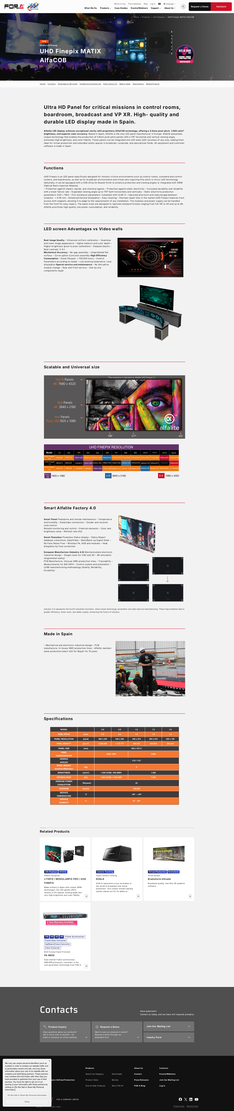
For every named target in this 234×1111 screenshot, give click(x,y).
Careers (138, 1074)
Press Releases (134, 4)
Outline (43, 84)
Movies (115, 1080)
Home (136, 17)
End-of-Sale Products (95, 1086)
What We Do (90, 8)
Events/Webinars (139, 8)
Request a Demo (200, 6)
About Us (170, 8)
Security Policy (192, 1106)
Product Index (92, 1080)
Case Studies (121, 8)
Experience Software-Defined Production (55, 1080)
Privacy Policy (178, 1106)
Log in (152, 4)
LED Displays (159, 17)
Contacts (221, 6)
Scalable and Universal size (90, 84)
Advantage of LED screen (68, 84)
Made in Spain (125, 84)
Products (105, 8)
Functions (52, 84)
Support (156, 8)
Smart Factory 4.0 (110, 84)
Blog (146, 4)
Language (169, 4)
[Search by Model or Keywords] (183, 6)
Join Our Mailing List (169, 1080)
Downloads (117, 1074)
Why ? (117, 1086)
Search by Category (95, 1074)
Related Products (153, 84)
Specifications (138, 84)
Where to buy (120, 4)
